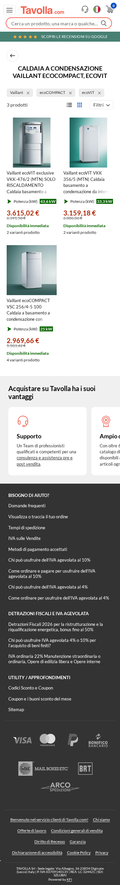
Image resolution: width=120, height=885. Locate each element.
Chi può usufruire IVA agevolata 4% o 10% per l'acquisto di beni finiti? (52, 643)
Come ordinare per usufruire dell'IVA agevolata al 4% (58, 598)
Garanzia (78, 841)
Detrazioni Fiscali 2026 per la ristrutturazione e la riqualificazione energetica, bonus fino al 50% (55, 627)
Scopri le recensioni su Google (74, 36)
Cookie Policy (79, 852)
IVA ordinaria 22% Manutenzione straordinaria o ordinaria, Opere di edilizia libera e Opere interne (54, 659)
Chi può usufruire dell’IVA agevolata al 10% (49, 560)
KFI (69, 879)
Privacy (101, 852)
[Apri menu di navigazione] (9, 10)
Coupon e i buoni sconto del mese (39, 698)
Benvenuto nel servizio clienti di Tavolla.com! (49, 819)
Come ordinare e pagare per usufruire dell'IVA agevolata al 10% (51, 573)
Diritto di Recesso (49, 841)
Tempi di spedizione (26, 527)
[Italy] (97, 9)
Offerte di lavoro (31, 830)
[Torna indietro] (12, 56)
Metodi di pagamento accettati (37, 549)
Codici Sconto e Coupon (30, 687)
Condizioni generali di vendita (77, 830)
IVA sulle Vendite (24, 538)
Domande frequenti (26, 505)
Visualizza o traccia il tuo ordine (38, 516)
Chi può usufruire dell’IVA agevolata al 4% (48, 587)
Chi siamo (101, 819)
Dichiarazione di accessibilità (37, 852)
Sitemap (16, 709)
